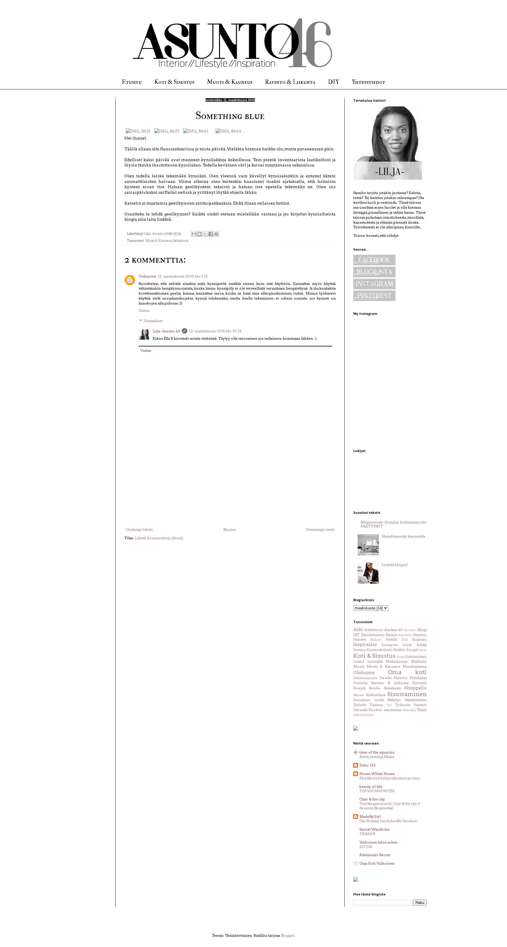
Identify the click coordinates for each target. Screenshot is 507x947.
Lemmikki (375, 662)
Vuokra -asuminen (385, 710)
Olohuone (364, 672)
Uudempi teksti (139, 529)
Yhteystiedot (368, 82)
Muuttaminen (415, 666)
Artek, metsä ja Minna (376, 757)
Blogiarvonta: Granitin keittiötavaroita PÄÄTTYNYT (393, 524)
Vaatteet (420, 705)
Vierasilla (360, 710)
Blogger (288, 935)
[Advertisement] (230, 483)
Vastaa (143, 310)
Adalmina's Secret (374, 855)
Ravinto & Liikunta (290, 82)
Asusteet (410, 630)
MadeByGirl (370, 816)
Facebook (405, 635)
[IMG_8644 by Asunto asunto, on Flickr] (228, 131)
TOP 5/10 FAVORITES (376, 791)
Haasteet (420, 635)
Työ (389, 705)
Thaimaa (376, 705)
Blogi (422, 630)
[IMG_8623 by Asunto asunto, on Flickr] (167, 131)
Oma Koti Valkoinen (377, 863)
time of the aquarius (376, 752)
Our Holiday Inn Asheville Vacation (388, 821)
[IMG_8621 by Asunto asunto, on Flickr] (138, 131)
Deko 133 (367, 765)
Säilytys (394, 700)
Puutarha (360, 683)
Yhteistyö (409, 710)
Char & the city (372, 799)
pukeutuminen (363, 714)
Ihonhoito (419, 640)
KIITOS (365, 847)
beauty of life (370, 786)
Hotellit (391, 640)
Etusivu (132, 82)
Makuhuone (397, 661)
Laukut (358, 662)
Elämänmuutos (373, 635)
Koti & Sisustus (174, 82)
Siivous (358, 695)
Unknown (147, 276)
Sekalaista (180, 241)
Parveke (385, 678)
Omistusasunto (365, 678)
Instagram (389, 645)
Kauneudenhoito (379, 650)
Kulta (400, 656)
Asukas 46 (393, 630)
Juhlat (422, 644)
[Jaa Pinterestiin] (216, 234)
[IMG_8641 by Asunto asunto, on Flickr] (195, 131)
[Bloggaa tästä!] (199, 234)
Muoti (358, 666)
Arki (358, 629)
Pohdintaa (418, 678)
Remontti (419, 683)
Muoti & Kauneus (229, 82)
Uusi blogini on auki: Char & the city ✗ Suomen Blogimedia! (389, 806)
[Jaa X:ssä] (205, 234)
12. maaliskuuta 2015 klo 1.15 (182, 276)
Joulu (407, 644)
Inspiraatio (365, 644)
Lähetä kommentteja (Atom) (159, 538)
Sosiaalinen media (368, 700)
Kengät (412, 650)
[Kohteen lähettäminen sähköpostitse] (194, 234)
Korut (423, 650)
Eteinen (392, 635)
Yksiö (422, 710)
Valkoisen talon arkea (378, 842)
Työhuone (402, 705)
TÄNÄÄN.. (368, 834)
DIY (333, 82)
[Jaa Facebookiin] (211, 234)
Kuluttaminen (416, 657)
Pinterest (400, 678)
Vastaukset (153, 321)
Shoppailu (415, 688)
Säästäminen (416, 700)
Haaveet (359, 640)
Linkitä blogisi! (395, 564)
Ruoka (374, 688)
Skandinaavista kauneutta (403, 536)
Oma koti (407, 672)
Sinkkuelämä (376, 695)
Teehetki (359, 705)
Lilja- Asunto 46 (166, 331)
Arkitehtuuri (373, 630)
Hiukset (375, 639)
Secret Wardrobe (374, 829)
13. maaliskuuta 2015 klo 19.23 (215, 331)
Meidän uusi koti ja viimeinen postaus (389, 778)
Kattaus (359, 650)
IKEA (404, 639)
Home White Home (377, 773)
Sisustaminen (407, 694)
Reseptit (359, 688)
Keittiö (399, 649)
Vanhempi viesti (320, 529)
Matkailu (419, 661)
